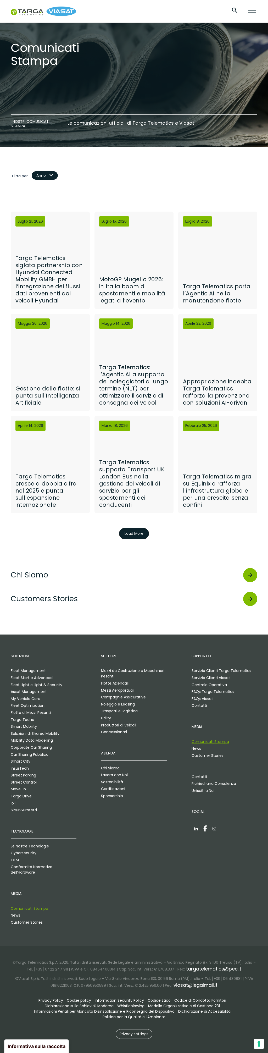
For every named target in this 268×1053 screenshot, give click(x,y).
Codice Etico (159, 1000)
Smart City (20, 761)
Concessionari (114, 732)
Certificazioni (113, 788)
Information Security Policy (119, 1000)
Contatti (199, 705)
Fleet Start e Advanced (32, 677)
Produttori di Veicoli (118, 725)
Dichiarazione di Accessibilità (204, 1011)
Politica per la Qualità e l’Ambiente (134, 1016)
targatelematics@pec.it (213, 969)
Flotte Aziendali (115, 683)
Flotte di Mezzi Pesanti (31, 712)
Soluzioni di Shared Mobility (35, 733)
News (15, 915)
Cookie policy (79, 1000)
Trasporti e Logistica (119, 711)
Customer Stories (27, 922)
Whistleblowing (130, 1005)
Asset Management (29, 691)
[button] (134, 1034)
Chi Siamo (110, 768)
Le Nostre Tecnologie (30, 846)
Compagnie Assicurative (123, 697)
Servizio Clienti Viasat (211, 677)
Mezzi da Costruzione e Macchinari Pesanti (132, 673)
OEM (15, 860)
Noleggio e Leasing (118, 704)
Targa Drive (21, 796)
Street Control (24, 782)
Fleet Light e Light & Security (36, 684)
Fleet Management (28, 670)
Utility (106, 718)
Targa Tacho (22, 719)
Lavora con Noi (114, 775)
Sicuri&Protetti (24, 810)
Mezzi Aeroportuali (117, 690)
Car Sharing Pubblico (29, 754)
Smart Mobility (24, 726)
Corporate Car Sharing (31, 747)
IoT (13, 803)
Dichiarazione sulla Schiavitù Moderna (79, 1005)
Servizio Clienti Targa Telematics (221, 670)
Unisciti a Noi (203, 790)
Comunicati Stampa (29, 908)
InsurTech (20, 768)
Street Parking (23, 775)
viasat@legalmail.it (195, 985)
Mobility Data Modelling (32, 740)
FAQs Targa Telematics (213, 691)
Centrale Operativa (209, 684)
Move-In (18, 789)
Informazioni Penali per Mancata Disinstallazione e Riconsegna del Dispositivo (104, 1011)
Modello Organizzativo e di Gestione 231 (184, 1005)
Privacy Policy (50, 1000)
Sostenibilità (112, 782)
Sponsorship (112, 795)
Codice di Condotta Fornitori (200, 1000)
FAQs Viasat (202, 698)
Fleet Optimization (27, 705)
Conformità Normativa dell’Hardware (31, 869)
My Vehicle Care (25, 698)
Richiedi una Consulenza (214, 783)
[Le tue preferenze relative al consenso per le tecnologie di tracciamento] (259, 1044)
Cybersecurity (23, 853)
